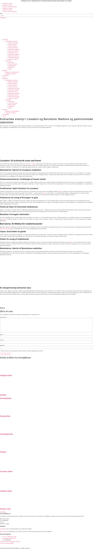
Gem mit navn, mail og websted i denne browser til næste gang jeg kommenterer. (22, 350)
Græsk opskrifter (12, 46)
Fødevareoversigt (7, 5)
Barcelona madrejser (5, 228)
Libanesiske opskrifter (14, 57)
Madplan (5, 70)
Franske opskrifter (13, 47)
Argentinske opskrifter (14, 49)
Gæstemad (11, 62)
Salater (3, 395)
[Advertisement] (46, 28)
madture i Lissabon (31, 163)
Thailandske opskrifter (14, 54)
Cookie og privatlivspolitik (7, 543)
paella (70, 242)
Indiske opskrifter (12, 44)
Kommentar (3, 317)
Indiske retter (6, 491)
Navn (2, 334)
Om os (4, 77)
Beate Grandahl (4, 531)
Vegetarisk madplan (10, 73)
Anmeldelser (6, 75)
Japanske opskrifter (13, 59)
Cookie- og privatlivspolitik (10, 6)
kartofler (4, 219)
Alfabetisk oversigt (7, 3)
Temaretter (8, 60)
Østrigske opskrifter (13, 56)
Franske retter (6, 471)
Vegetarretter (6, 375)
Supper (10, 69)
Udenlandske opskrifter (11, 41)
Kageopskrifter (12, 65)
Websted (2, 345)
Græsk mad (5, 509)
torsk (39, 217)
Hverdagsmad (6, 434)
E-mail (2, 339)
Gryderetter (11, 67)
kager (60, 191)
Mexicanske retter (12, 52)
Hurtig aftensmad (12, 64)
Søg (1, 13)
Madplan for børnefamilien (12, 72)
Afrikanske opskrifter (13, 51)
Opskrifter (5, 39)
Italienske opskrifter (13, 43)
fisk (27, 182)
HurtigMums (3, 17)
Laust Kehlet (3, 529)
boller (43, 193)
